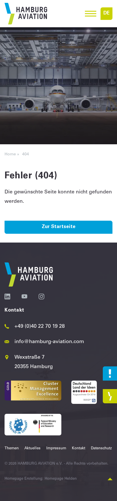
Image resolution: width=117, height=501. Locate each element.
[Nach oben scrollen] (110, 479)
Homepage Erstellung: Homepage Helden (41, 479)
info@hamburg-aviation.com (49, 342)
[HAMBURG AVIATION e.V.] (26, 13)
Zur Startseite (59, 227)
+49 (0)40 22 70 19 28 (39, 326)
